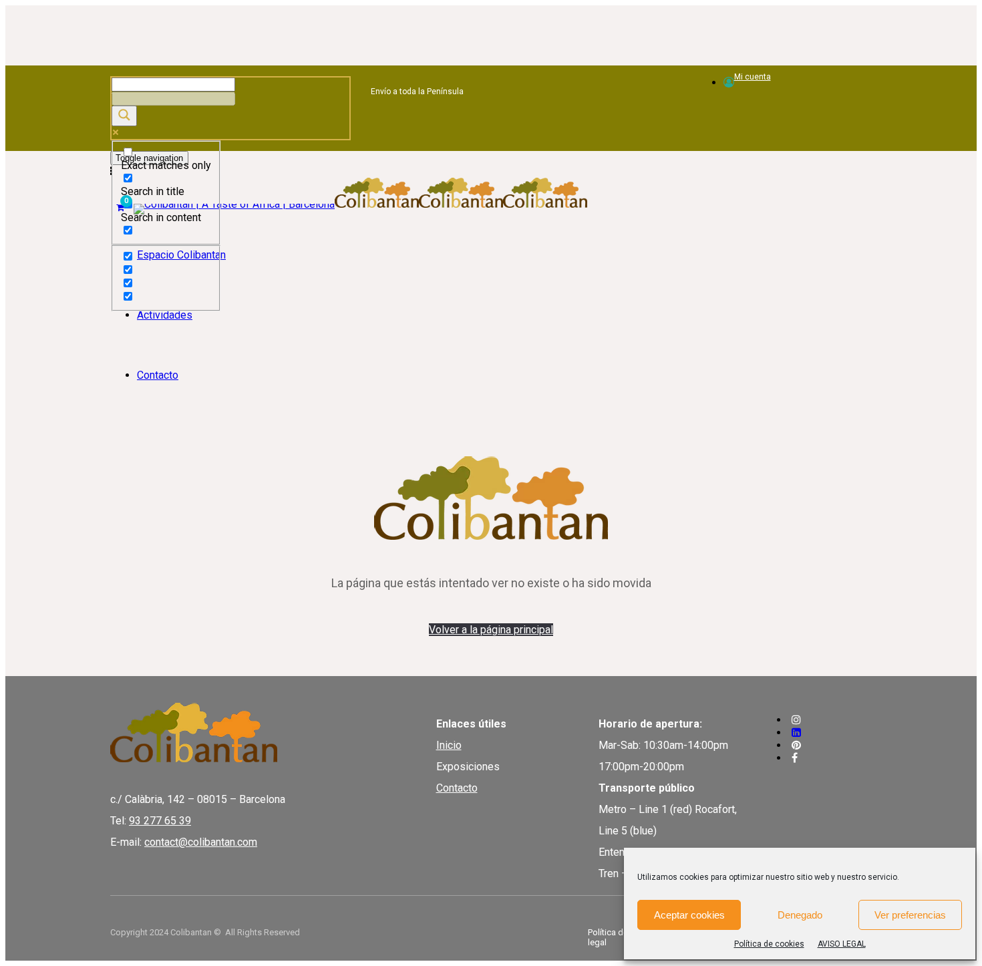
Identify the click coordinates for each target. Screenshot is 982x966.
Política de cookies (769, 944)
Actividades (164, 315)
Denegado (800, 915)
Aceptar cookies (689, 915)
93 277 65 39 (160, 820)
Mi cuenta (752, 77)
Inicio (449, 745)
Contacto (157, 375)
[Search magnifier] (124, 116)
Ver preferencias (910, 915)
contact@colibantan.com (200, 842)
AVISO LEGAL (842, 944)
